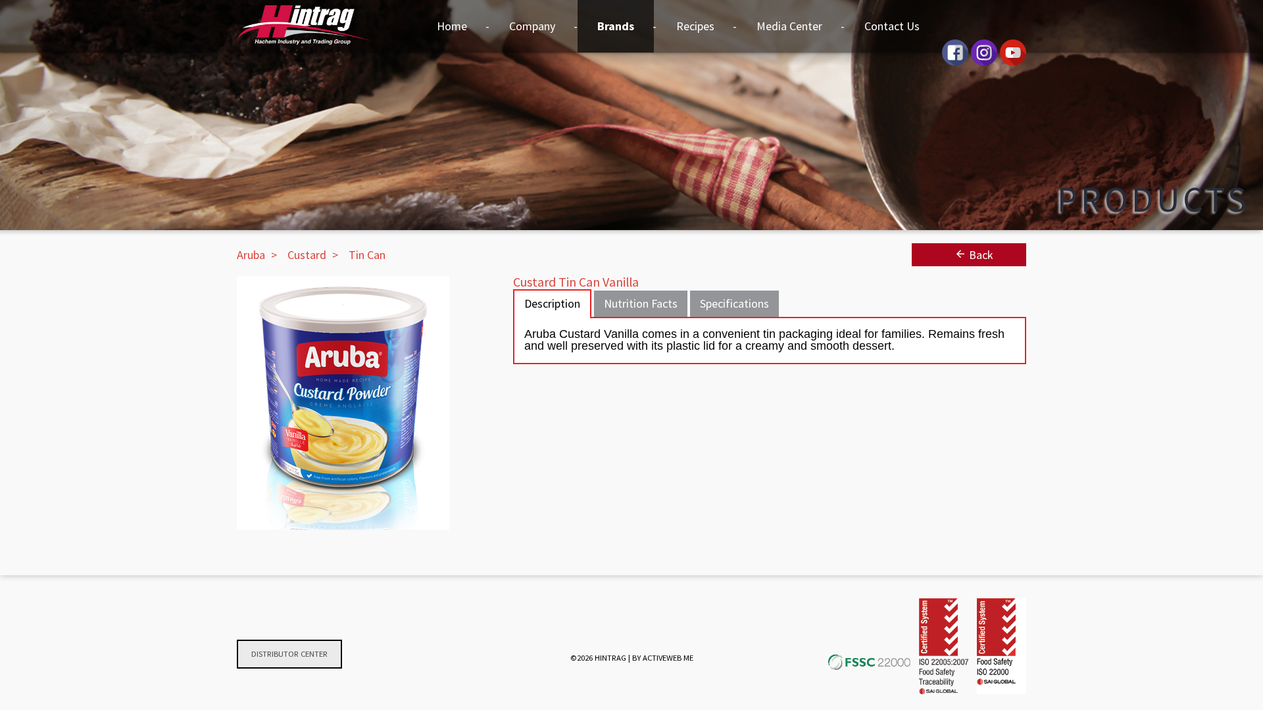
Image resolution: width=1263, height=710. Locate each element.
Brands (615, 26)
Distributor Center (289, 654)
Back (979, 254)
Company (532, 26)
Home (452, 26)
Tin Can (367, 254)
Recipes (695, 26)
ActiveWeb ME (668, 658)
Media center (789, 26)
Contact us (892, 26)
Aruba (251, 254)
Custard (306, 254)
